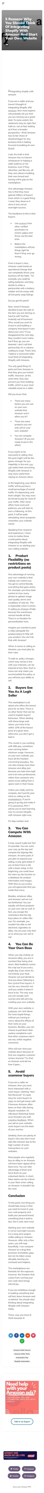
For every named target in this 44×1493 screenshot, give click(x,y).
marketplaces (14, 799)
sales (31, 1252)
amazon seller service (22, 1350)
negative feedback (17, 1120)
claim (10, 1101)
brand (11, 148)
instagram (30, 1476)
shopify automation (22, 1361)
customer (12, 1011)
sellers (25, 232)
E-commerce (17, 805)
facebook (30, 1469)
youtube (15, 1476)
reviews (23, 223)
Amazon (12, 110)
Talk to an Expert (22, 1421)
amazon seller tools (22, 1354)
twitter (15, 1469)
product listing (15, 634)
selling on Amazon (20, 609)
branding (24, 762)
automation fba (22, 1357)
